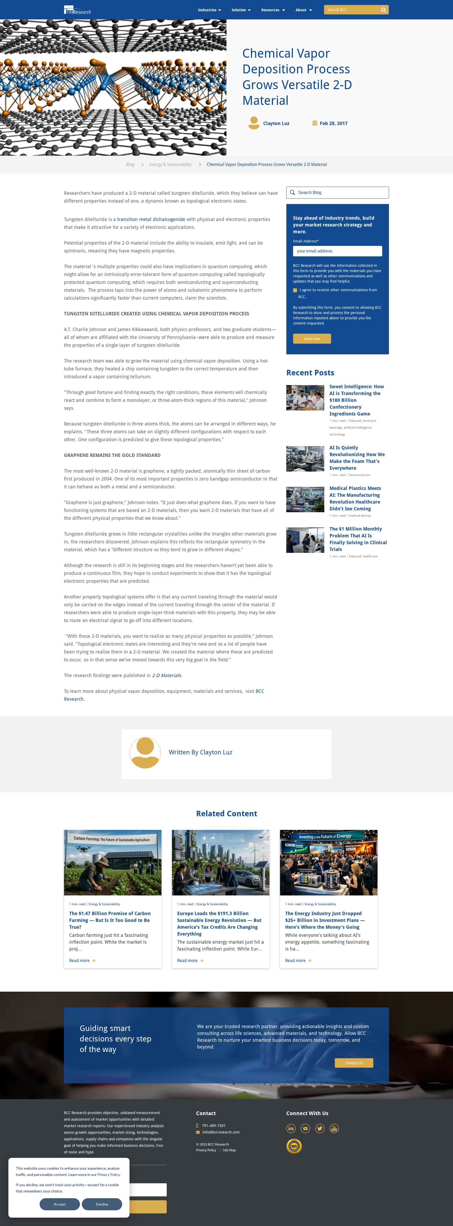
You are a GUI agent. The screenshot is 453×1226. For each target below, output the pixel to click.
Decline (102, 1204)
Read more (79, 960)
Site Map (229, 1150)
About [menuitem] (302, 10)
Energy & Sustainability (170, 164)
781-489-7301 (214, 1126)
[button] (384, 9)
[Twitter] (320, 1130)
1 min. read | (79, 904)
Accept (60, 1204)
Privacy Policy (109, 1174)
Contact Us (354, 1063)
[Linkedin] (291, 1130)
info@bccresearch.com (221, 1132)
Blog (130, 164)
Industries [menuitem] (207, 10)
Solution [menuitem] (239, 10)
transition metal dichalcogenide (151, 219)
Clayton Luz (276, 123)
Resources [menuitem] (271, 10)
